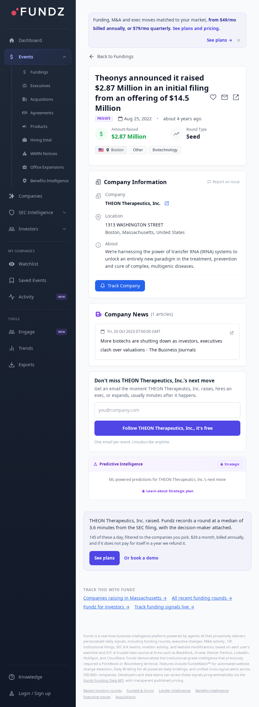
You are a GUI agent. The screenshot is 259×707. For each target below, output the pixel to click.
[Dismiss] (239, 40)
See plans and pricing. (196, 28)
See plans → (219, 40)
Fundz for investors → (106, 607)
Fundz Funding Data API (103, 680)
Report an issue (226, 181)
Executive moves (97, 696)
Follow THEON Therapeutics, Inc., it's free (168, 428)
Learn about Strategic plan (169, 490)
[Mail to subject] (224, 97)
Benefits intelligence (212, 690)
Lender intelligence (174, 690)
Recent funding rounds (102, 690)
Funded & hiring (140, 690)
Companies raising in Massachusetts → (125, 598)
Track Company (124, 286)
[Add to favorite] (213, 97)
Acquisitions (126, 696)
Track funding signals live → (164, 607)
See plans (104, 558)
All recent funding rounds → (202, 598)
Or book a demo (141, 558)
